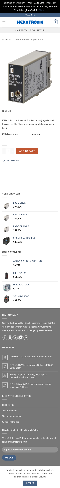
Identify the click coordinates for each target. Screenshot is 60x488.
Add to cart (27, 151)
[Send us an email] (15, 337)
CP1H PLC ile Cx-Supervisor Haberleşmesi (31, 356)
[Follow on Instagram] (10, 337)
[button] (4, 22)
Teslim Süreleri (9, 410)
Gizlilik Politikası (10, 421)
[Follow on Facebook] (4, 337)
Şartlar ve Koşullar (11, 416)
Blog (32, 30)
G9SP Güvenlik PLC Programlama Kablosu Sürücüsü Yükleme (31, 385)
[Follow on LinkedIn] (20, 337)
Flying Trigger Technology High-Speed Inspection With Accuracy (28, 376)
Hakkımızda (21, 30)
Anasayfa (7, 39)
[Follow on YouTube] (25, 337)
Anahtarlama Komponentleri (29, 39)
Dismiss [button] (42, 10)
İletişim (41, 30)
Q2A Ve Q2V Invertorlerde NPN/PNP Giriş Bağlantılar (31, 366)
